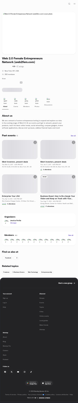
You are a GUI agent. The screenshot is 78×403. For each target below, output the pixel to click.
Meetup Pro (7, 346)
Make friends (44, 325)
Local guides (44, 320)
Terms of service (10, 394)
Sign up (5, 298)
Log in (5, 302)
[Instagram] (24, 372)
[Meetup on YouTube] (18, 372)
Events (42, 302)
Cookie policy (50, 394)
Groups (42, 298)
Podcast (5, 359)
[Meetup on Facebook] (5, 372)
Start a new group (65, 283)
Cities (41, 311)
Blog (4, 341)
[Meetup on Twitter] (11, 372)
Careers (5, 350)
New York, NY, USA (12, 71)
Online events (44, 316)
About (5, 337)
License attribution (62, 394)
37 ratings (20, 66)
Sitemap (42, 329)
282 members (10, 74)
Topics (42, 307)
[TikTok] (31, 372)
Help (4, 307)
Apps (4, 355)
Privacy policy (22, 394)
